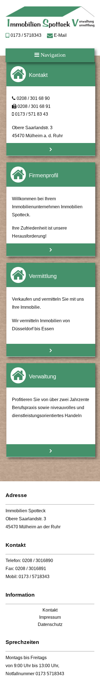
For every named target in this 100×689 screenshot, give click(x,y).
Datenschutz (50, 624)
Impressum (50, 617)
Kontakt (50, 610)
